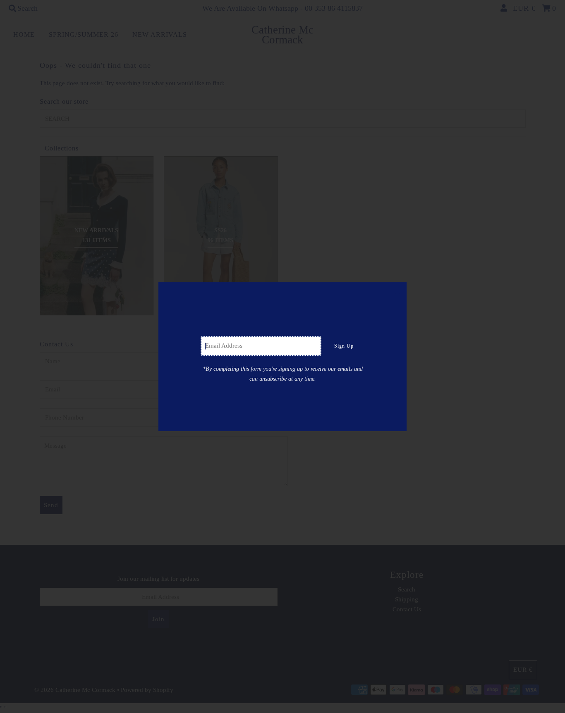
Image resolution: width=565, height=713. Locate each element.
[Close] (397, 291)
